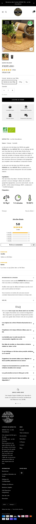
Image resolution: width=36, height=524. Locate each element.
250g (20, 80)
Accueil (22, 428)
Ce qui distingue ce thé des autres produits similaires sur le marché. (17, 350)
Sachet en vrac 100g (9, 80)
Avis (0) (4, 298)
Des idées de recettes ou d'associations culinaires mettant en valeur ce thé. (16, 343)
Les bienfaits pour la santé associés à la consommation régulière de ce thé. (13, 336)
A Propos (22, 440)
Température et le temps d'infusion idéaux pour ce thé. (16, 329)
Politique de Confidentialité (6, 478)
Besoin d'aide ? (29, 209)
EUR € (4, 502)
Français (12, 502)
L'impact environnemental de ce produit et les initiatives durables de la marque (15, 365)
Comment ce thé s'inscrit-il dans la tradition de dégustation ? (15, 377)
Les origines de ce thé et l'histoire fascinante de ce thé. (17, 322)
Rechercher (5, 469)
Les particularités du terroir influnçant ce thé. (15, 371)
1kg (26, 80)
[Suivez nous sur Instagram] (21, 471)
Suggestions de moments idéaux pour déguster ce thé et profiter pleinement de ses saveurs (16, 358)
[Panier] (33, 10)
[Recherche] (6, 10)
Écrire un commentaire (16, 243)
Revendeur (23, 437)
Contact (22, 443)
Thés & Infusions (24, 431)
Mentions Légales (7, 485)
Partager (4, 209)
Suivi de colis (5, 494)
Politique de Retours (7, 482)
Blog (21, 446)
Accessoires (23, 434)
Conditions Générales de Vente (9, 473)
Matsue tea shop (7, 61)
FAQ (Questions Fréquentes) (6, 490)
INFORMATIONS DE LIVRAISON (10, 276)
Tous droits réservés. (18, 507)
